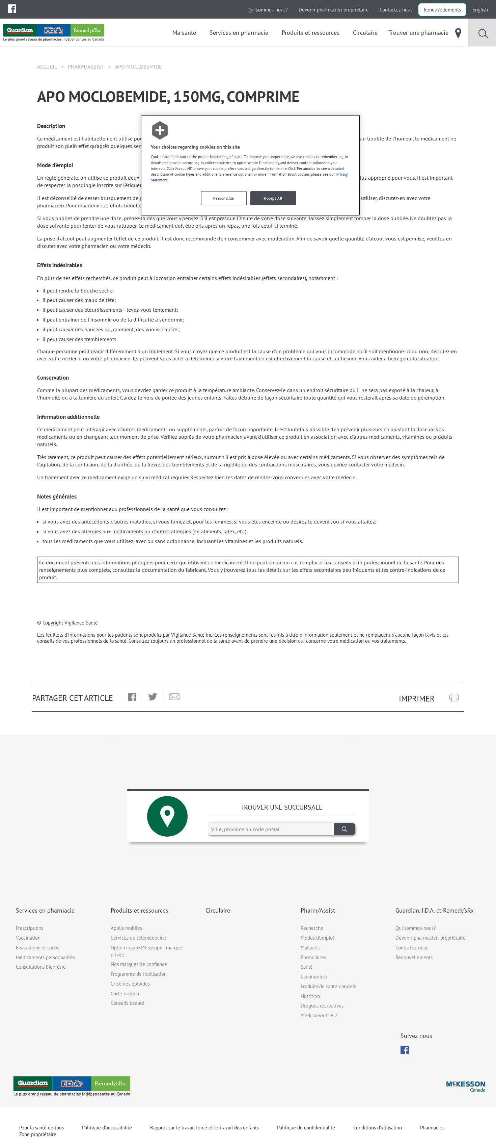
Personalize (223, 198)
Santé (307, 967)
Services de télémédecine (138, 938)
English (480, 9)
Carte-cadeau (125, 993)
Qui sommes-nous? (267, 9)
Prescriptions (29, 928)
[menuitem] (12, 8)
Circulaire (217, 910)
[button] (132, 697)
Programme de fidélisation (139, 974)
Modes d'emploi (317, 938)
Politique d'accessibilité (107, 1127)
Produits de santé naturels (328, 986)
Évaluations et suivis (37, 947)
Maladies (310, 947)
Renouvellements (442, 9)
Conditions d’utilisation (377, 1127)
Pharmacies (432, 1127)
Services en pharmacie (45, 910)
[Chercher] (344, 829)
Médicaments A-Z (319, 1015)
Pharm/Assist (86, 66)
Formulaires (313, 957)
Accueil (47, 66)
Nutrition (310, 996)
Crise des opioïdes (130, 983)
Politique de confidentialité (306, 1127)
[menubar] (12, 9)
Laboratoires (314, 976)
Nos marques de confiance (139, 964)
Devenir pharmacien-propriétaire (334, 9)
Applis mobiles (126, 928)
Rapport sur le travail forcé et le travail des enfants (204, 1127)
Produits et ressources (139, 910)
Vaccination (28, 938)
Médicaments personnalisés (45, 957)
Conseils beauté (127, 1003)
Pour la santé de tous (41, 1127)
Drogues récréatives (322, 1005)
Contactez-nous (396, 9)
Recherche (312, 928)
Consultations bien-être (41, 967)
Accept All (273, 198)
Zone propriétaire (37, 1134)
